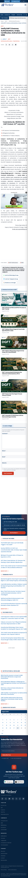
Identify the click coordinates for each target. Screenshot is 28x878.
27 (14, 728)
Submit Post (16, 1)
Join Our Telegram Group (11, 279)
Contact (3, 858)
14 (17, 722)
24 (2, 728)
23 (25, 725)
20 (14, 725)
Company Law (4, 820)
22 (21, 725)
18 (6, 725)
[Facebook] (2, 798)
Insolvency (3, 827)
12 (10, 722)
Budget (13, 14)
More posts (4, 571)
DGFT (6, 21)
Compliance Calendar (6, 842)
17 (2, 725)
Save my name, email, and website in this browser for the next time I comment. (14, 469)
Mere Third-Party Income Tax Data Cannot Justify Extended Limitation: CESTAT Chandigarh (13, 593)
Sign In (23, 1)
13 (13, 722)
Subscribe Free (6, 755)
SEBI (2, 823)
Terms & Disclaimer (12, 869)
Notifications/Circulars (14, 21)
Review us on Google (10, 282)
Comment (5, 433)
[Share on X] (6, 44)
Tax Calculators (4, 845)
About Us (3, 851)
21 (17, 725)
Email (4, 457)
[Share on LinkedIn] (9, 44)
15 (21, 722)
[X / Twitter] (5, 798)
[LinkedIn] (12, 798)
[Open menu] (25, 5)
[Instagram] (16, 798)
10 (2, 722)
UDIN (22, 262)
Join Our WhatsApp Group (11, 275)
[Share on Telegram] (15, 44)
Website (4, 463)
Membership (4, 860)
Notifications (4, 836)
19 (10, 725)
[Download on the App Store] (19, 781)
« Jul (2, 733)
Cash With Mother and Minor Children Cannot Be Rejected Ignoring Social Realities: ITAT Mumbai (14, 586)
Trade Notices (16, 41)
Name (4, 450)
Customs (3, 810)
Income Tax (7, 14)
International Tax (5, 814)
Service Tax (19, 14)
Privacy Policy (4, 869)
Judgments (3, 840)
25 (6, 728)
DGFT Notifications (13, 262)
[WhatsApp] (19, 798)
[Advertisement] (14, 68)
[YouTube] (9, 798)
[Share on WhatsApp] (12, 44)
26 (10, 728)
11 (6, 722)
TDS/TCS (3, 812)
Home (2, 14)
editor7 (5, 39)
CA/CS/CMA (4, 829)
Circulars (3, 838)
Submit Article (4, 853)
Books (7, 1)
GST (2, 807)
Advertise (3, 855)
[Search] (26, 14)
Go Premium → (14, 532)
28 (17, 728)
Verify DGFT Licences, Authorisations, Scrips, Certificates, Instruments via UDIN (13, 31)
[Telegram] (23, 798)
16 (25, 722)
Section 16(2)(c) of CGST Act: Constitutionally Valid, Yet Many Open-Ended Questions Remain (14, 549)
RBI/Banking (3, 825)
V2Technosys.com (5, 867)
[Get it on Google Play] (9, 781)
